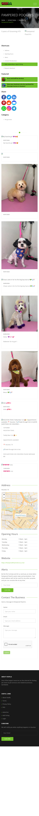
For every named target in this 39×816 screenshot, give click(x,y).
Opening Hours (8, 54)
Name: (5, 607)
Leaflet (15, 529)
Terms (5, 701)
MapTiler (21, 529)
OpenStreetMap (27, 529)
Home (3, 20)
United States (12, 20)
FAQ (4, 707)
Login (4, 718)
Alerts (6, 57)
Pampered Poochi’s (21, 515)
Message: (6, 626)
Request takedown (9, 68)
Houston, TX (22, 20)
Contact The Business (10, 61)
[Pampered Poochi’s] (20, 511)
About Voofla (7, 697)
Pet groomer (8, 119)
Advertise (6, 712)
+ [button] (4, 494)
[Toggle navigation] (35, 4)
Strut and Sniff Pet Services (15, 78)
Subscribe (7, 590)
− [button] (4, 497)
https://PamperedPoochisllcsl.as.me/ (13, 563)
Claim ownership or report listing (13, 64)
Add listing (6, 715)
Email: (5, 617)
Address (6, 50)
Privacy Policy (7, 704)
